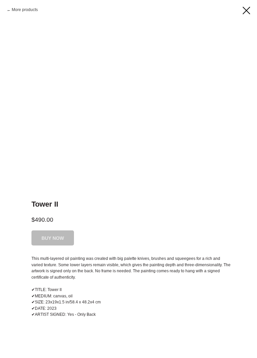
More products (25, 9)
